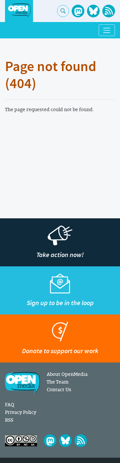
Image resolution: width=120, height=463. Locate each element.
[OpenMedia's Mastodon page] (78, 11)
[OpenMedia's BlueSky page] (93, 11)
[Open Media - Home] (19, 10)
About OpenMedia (67, 374)
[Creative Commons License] (21, 440)
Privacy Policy (20, 412)
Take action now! (60, 255)
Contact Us (59, 389)
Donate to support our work (60, 351)
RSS (9, 420)
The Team (58, 382)
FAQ (9, 404)
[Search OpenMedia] (63, 11)
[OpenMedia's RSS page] (108, 11)
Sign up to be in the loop (60, 303)
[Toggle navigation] (107, 30)
